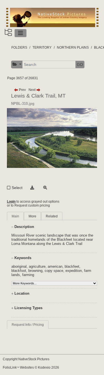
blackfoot (18, 271)
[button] (16, 64)
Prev (22, 90)
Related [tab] (52, 216)
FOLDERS (19, 47)
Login (11, 201)
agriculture (37, 266)
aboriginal (19, 266)
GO (80, 64)
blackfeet (72, 266)
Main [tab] (15, 216)
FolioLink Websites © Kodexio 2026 (31, 367)
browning (35, 271)
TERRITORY (42, 47)
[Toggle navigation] (20, 33)
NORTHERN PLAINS (73, 47)
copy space (54, 271)
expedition (73, 271)
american (55, 266)
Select (17, 187)
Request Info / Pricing (28, 325)
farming (28, 275)
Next (32, 90)
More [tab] (32, 216)
